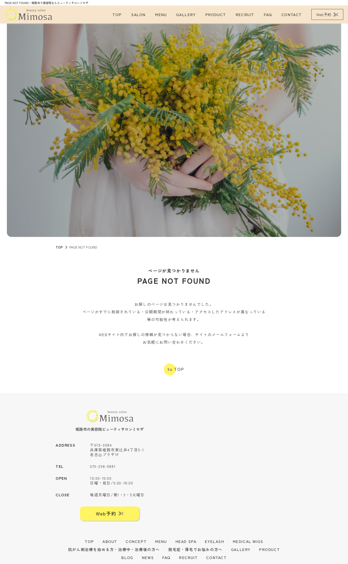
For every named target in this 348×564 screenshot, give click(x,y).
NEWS (148, 557)
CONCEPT (136, 541)
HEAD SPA (185, 541)
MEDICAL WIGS (248, 541)
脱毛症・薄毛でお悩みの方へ (195, 549)
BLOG (127, 557)
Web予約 (323, 14)
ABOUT (110, 541)
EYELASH (214, 541)
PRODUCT (215, 14)
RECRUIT (245, 14)
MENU (161, 14)
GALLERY (186, 14)
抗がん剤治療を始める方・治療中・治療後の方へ (114, 549)
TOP (117, 14)
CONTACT (291, 14)
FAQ (268, 14)
